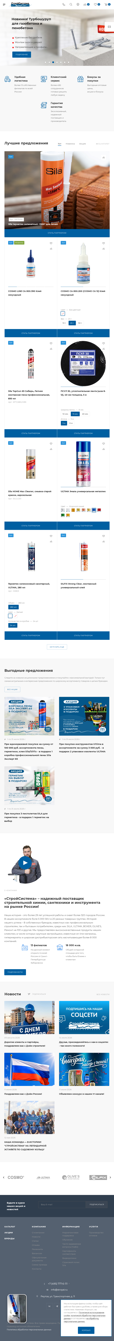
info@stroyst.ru (59, 1289)
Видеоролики (69, 1258)
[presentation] (4, 1177)
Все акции (12, 689)
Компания (39, 1226)
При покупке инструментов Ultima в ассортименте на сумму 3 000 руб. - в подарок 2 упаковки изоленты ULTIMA (82, 748)
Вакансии (37, 1253)
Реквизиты (37, 1249)
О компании (38, 1232)
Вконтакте (49, 1306)
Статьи (35, 1241)
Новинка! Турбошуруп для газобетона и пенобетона (31, 23)
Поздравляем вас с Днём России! (23, 1094)
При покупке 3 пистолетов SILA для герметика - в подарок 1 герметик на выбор (26, 817)
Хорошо (86, 1330)
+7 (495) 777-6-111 (58, 1284)
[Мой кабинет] (78, 4)
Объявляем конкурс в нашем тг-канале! (81, 1094)
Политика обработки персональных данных (29, 1329)
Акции (8, 1232)
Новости (36, 1237)
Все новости (103, 994)
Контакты (36, 1269)
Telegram (57, 1306)
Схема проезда (39, 1264)
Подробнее (22, 54)
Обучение (67, 1239)
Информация (71, 1226)
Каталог (9, 1226)
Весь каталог (103, 144)
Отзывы (36, 1245)
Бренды (9, 1238)
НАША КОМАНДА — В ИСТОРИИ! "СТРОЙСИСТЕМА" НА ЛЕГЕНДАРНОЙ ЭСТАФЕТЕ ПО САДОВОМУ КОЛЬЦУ (25, 1146)
